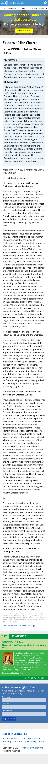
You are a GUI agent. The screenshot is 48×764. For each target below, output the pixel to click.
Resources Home (9, 8)
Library (23, 8)
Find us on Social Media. (15, 733)
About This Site (10, 738)
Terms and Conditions (30, 738)
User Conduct (18, 741)
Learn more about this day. (12, 673)
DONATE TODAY (24, 30)
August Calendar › (35, 678)
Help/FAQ (31, 741)
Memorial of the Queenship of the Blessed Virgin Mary (24, 646)
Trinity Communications (31, 747)
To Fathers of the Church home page (19, 626)
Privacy (6, 741)
